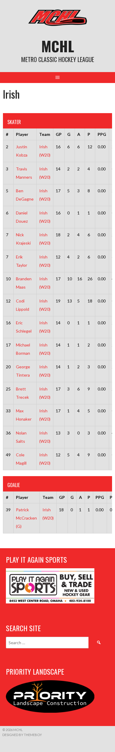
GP (59, 134)
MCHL (57, 45)
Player (22, 134)
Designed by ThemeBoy (22, 735)
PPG (102, 134)
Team (44, 134)
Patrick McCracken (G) (26, 518)
